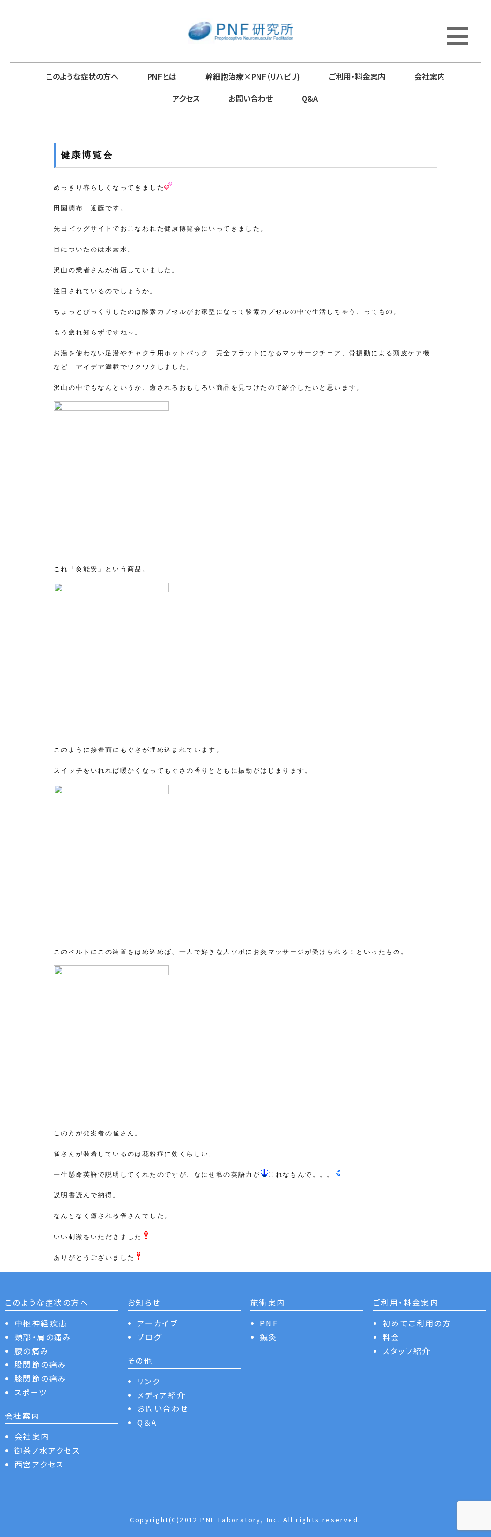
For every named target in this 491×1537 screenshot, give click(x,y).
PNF (269, 1323)
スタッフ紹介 (407, 1351)
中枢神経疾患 (40, 1323)
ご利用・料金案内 (357, 76)
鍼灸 (269, 1337)
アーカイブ (157, 1323)
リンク (148, 1381)
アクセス (185, 98)
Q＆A (147, 1422)
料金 (391, 1337)
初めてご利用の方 (417, 1323)
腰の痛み (31, 1351)
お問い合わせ (250, 98)
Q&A (310, 98)
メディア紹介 (161, 1395)
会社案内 (429, 76)
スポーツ (30, 1392)
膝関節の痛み (40, 1378)
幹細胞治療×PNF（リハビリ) (252, 76)
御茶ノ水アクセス (47, 1450)
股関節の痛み (40, 1364)
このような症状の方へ (82, 76)
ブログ (149, 1337)
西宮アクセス (39, 1464)
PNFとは (161, 76)
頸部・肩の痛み (43, 1337)
